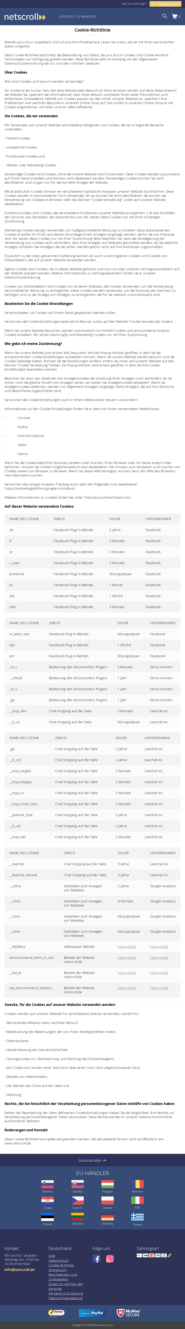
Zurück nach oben (90, 1160)
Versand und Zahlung (66, 1293)
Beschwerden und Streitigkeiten (63, 1277)
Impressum (57, 1269)
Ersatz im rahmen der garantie (66, 1286)
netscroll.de (127, 946)
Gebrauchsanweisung (66, 1298)
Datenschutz (59, 1260)
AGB (52, 1255)
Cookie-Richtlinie (61, 1265)
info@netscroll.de (20, 1270)
